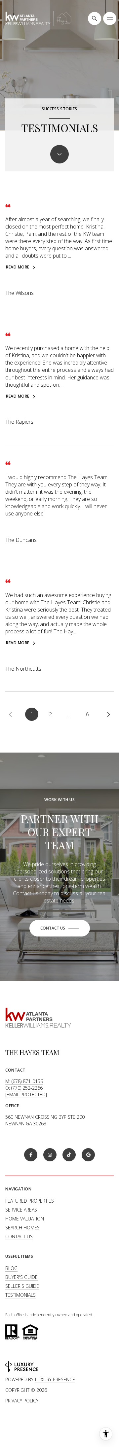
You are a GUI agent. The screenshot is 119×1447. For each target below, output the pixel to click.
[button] (59, 928)
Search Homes (22, 1227)
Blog (11, 1268)
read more (17, 267)
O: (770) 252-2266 (24, 1088)
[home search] (94, 18)
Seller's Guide (22, 1286)
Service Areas (21, 1210)
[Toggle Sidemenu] (109, 18)
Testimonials (20, 1295)
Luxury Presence (55, 1379)
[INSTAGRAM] (50, 1154)
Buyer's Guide (21, 1277)
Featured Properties (29, 1201)
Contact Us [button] (19, 1236)
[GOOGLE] (88, 1154)
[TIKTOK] (69, 1154)
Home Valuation (24, 1219)
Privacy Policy (21, 1400)
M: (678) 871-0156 (24, 1081)
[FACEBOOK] (30, 1154)
